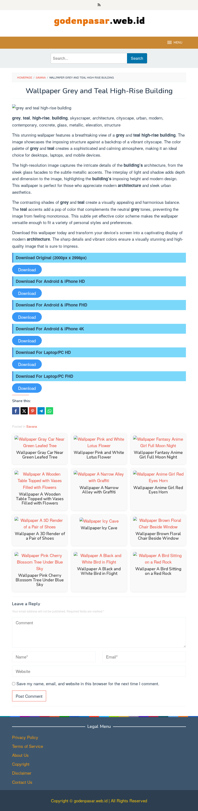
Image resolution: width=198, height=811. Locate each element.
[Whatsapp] (49, 410)
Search (137, 58)
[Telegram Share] (41, 410)
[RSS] (99, 5)
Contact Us (22, 782)
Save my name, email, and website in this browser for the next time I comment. (87, 683)
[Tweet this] (24, 410)
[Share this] (15, 410)
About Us (20, 755)
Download (27, 269)
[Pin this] (32, 410)
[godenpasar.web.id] (99, 20)
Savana (31, 426)
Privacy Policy (25, 737)
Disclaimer (21, 773)
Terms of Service (27, 746)
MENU (178, 42)
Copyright (20, 764)
